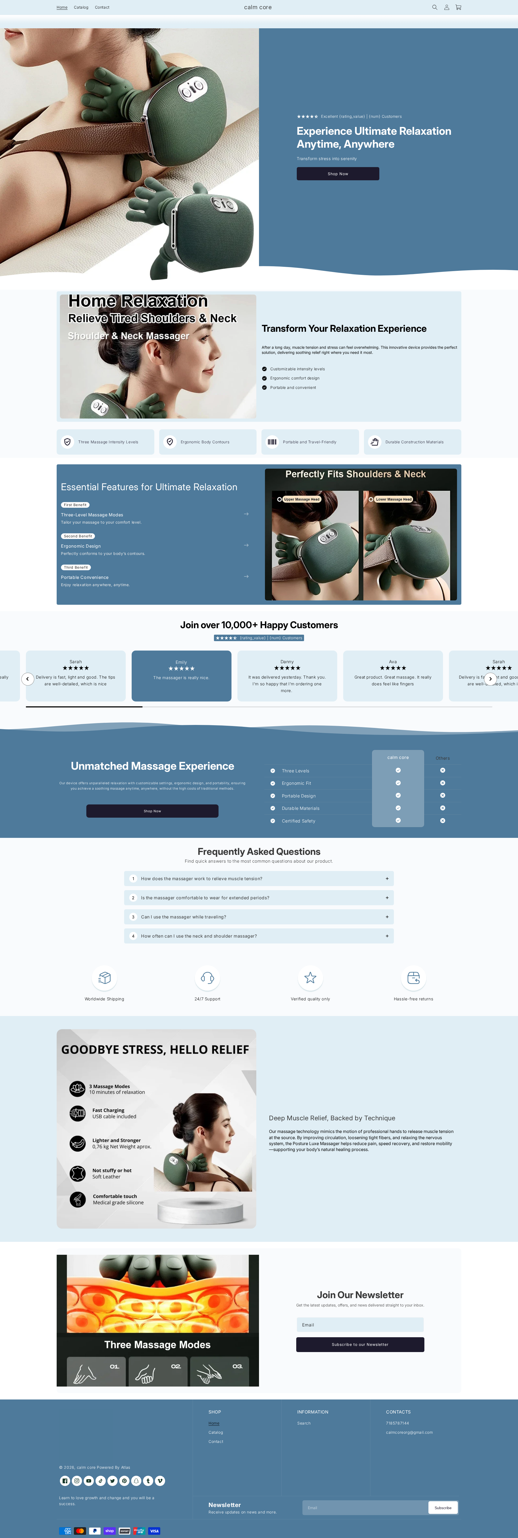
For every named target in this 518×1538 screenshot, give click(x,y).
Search (304, 1423)
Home (214, 1423)
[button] (435, 7)
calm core (86, 1467)
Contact (216, 1441)
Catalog (216, 1432)
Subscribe (443, 1507)
